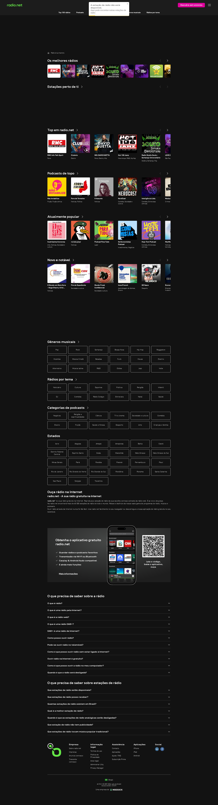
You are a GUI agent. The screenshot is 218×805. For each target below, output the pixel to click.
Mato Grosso (140, 453)
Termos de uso (96, 751)
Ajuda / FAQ (116, 756)
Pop (57, 350)
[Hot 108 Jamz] (97, 71)
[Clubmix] (68, 71)
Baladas (98, 359)
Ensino (57, 425)
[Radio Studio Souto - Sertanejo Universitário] (112, 71)
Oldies (119, 368)
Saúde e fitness (98, 425)
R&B (98, 368)
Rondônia (119, 472)
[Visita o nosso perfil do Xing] (162, 749)
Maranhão (119, 453)
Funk (119, 359)
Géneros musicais (133, 12)
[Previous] (160, 60)
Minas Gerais (57, 462)
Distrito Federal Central (57, 453)
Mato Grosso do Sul (161, 453)
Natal (140, 397)
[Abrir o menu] (209, 5)
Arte (140, 425)
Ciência (98, 416)
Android (137, 756)
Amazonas (119, 444)
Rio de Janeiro (57, 472)
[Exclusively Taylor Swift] (156, 71)
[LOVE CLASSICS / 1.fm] (127, 71)
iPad (135, 752)
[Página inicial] (48, 53)
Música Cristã (78, 359)
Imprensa (72, 752)
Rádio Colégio (98, 397)
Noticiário (57, 387)
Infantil (161, 387)
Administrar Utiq (96, 764)
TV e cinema (119, 416)
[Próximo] (168, 129)
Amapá (98, 444)
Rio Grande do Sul (98, 472)
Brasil (110, 780)
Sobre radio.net (75, 748)
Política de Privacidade (94, 756)
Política (119, 387)
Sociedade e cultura (140, 416)
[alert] (109, 9)
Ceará (161, 444)
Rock (78, 350)
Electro (161, 359)
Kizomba (57, 359)
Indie (161, 368)
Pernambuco (140, 462)
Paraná (119, 462)
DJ (57, 397)
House (140, 359)
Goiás (98, 453)
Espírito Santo (78, 453)
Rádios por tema (153, 12)
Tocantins (99, 481)
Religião (140, 387)
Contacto (115, 748)
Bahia (140, 444)
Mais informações (68, 573)
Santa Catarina (161, 472)
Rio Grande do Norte (78, 472)
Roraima (140, 472)
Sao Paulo (57, 481)
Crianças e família (161, 425)
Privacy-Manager (97, 768)
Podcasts (80, 12)
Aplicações (116, 752)
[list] (109, 71)
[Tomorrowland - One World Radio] (141, 71)
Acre (57, 444)
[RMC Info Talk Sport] (54, 71)
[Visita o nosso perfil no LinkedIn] (157, 749)
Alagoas (78, 444)
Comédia (77, 397)
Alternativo (57, 368)
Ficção (77, 425)
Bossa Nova (119, 350)
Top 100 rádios (64, 12)
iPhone (136, 748)
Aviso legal (94, 761)
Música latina (77, 368)
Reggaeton (161, 350)
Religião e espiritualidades (77, 416)
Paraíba (99, 462)
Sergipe (78, 481)
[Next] (168, 60)
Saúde (161, 397)
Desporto (119, 425)
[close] (127, 4)
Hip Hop (140, 350)
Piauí (161, 462)
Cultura (78, 387)
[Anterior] (160, 129)
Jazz (140, 368)
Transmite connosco (73, 761)
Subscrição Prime (119, 759)
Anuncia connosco (76, 756)
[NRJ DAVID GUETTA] (83, 71)
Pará (78, 462)
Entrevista (119, 397)
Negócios (57, 416)
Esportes (98, 387)
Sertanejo (98, 350)
